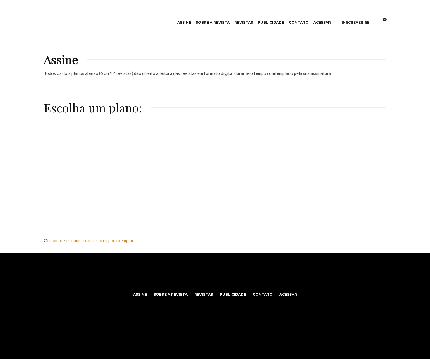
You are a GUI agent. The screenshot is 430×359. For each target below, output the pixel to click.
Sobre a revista (213, 22)
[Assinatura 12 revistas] (215, 171)
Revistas (243, 22)
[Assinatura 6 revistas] (101, 171)
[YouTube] (223, 281)
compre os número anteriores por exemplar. (92, 240)
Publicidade (271, 22)
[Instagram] (215, 281)
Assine (184, 22)
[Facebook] (206, 281)
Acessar (322, 22)
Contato (299, 22)
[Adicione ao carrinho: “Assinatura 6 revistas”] (142, 137)
